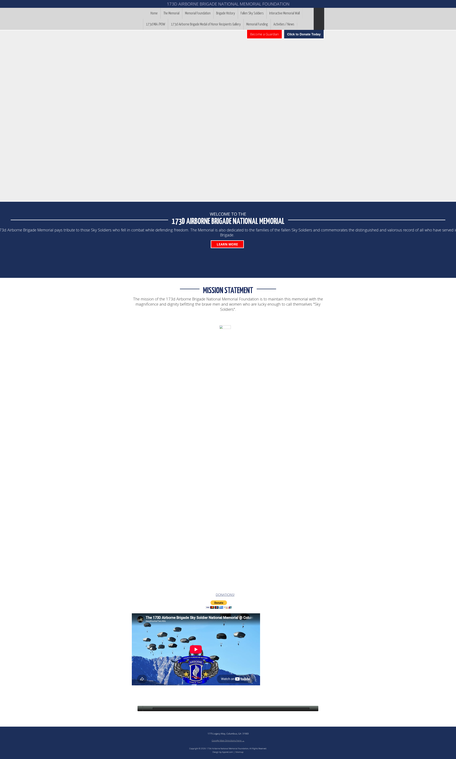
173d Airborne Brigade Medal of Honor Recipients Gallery (206, 24)
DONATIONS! (225, 595)
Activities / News (283, 24)
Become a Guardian (264, 34)
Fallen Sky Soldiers (252, 13)
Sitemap (239, 752)
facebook (300, 24)
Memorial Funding (257, 24)
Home (154, 13)
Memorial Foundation (198, 13)
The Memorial (171, 13)
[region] (228, 115)
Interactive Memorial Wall (284, 13)
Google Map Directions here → (228, 740)
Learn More (227, 244)
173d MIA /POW (155, 24)
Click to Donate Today (304, 34)
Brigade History (225, 13)
